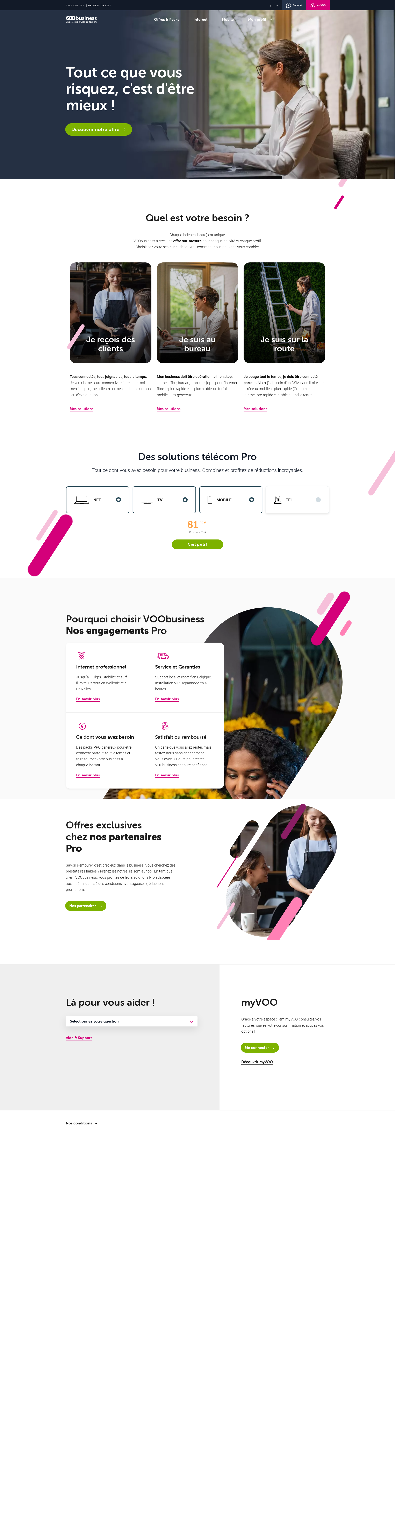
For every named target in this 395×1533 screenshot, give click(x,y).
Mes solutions (81, 408)
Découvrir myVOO (257, 1061)
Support (297, 5)
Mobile (228, 19)
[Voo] (81, 19)
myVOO (321, 5)
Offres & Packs (166, 19)
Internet (201, 19)
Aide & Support (79, 1037)
